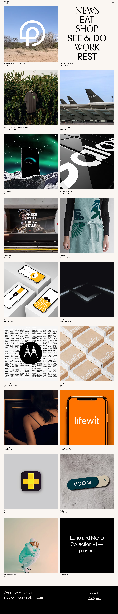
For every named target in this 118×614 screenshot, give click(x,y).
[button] (113, 2)
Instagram (94, 598)
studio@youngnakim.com (23, 597)
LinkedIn (94, 593)
